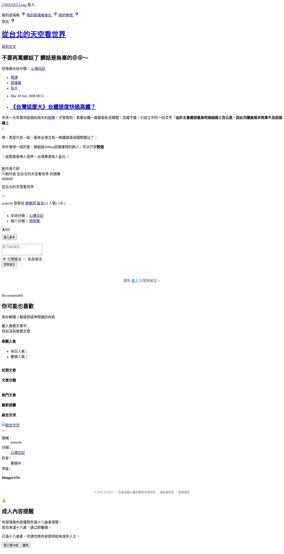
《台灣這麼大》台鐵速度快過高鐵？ (53, 107)
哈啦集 (34, 221)
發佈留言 (9, 264)
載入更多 (9, 237)
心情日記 (38, 69)
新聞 (51, 118)
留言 (40, 203)
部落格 (16, 83)
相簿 (14, 77)
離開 (25, 545)
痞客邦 (30, 203)
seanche (7, 178)
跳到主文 (9, 47)
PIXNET (109, 492)
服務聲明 (184, 492)
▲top (6, 229)
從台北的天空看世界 (34, 34)
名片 (14, 88)
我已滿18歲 (11, 545)
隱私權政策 (167, 492)
